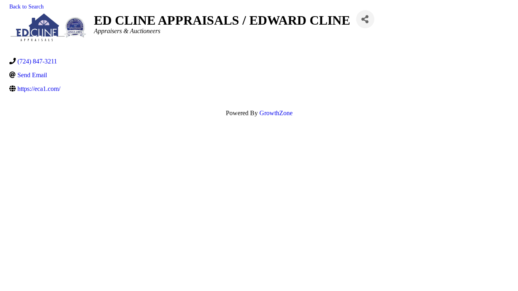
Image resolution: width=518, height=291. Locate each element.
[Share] (365, 19)
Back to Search (26, 6)
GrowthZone (276, 113)
